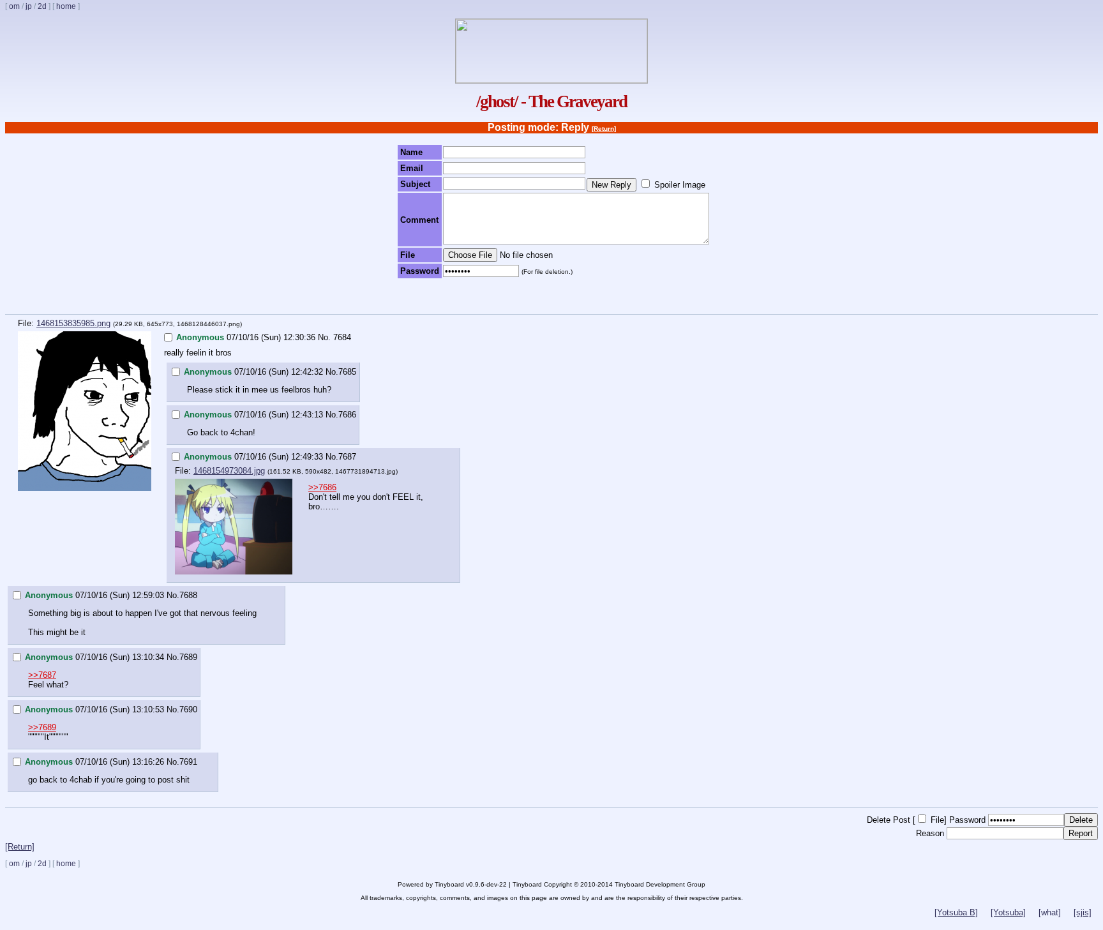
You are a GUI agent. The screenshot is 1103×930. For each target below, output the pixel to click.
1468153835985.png (73, 323)
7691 (188, 762)
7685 (347, 372)
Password (967, 820)
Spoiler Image (679, 185)
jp (29, 6)
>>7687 (42, 675)
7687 (347, 456)
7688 (188, 595)
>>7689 (42, 727)
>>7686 (322, 487)
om (14, 6)
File (937, 820)
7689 (188, 657)
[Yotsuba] (1008, 912)
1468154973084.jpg (229, 471)
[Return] (604, 128)
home (66, 6)
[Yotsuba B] (956, 912)
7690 (188, 709)
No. (324, 337)
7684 (342, 337)
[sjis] (1083, 912)
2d (42, 6)
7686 (347, 414)
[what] (1050, 912)
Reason (930, 833)
